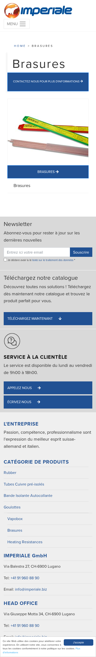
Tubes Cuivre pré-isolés (24, 484)
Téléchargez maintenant (30, 318)
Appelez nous (20, 387)
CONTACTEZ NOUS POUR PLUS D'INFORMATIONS (46, 81)
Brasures (14, 530)
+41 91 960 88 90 (25, 578)
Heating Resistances (24, 541)
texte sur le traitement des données (52, 260)
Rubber (10, 472)
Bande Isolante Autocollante (28, 495)
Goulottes (12, 507)
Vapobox (15, 518)
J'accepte (78, 642)
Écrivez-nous (19, 401)
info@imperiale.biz (31, 589)
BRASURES (46, 171)
